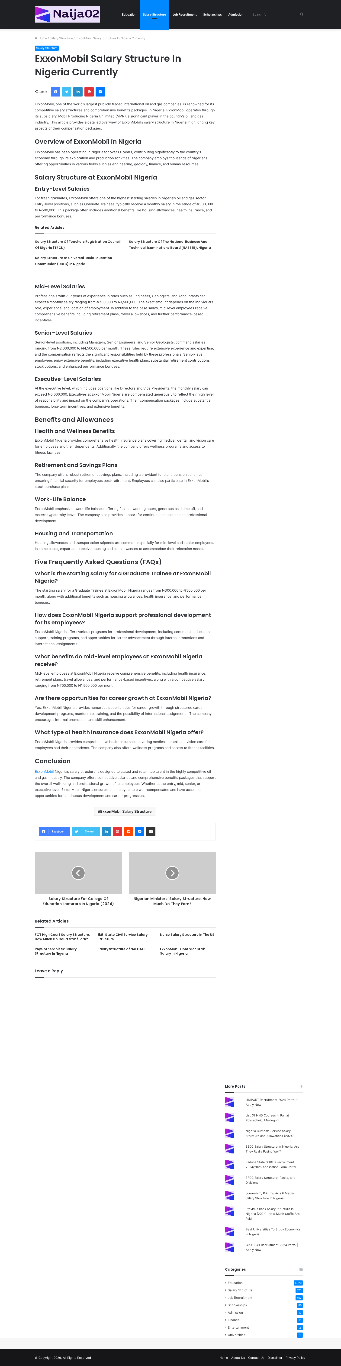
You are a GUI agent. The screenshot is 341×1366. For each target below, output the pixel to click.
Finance (234, 1320)
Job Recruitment (185, 14)
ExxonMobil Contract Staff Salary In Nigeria (183, 951)
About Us (238, 1357)
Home (42, 38)
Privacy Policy (295, 1357)
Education (129, 14)
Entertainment (238, 1327)
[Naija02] (67, 14)
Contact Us (256, 1357)
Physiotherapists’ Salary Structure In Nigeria (56, 951)
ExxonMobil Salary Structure (126, 811)
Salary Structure (154, 14)
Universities (236, 1335)
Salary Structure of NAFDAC (121, 949)
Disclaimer (275, 1357)
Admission (235, 14)
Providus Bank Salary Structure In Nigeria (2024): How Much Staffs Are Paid (273, 1213)
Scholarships (212, 14)
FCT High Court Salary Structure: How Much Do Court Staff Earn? (62, 936)
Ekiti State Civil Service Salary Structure (122, 936)
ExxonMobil (44, 771)
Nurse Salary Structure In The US (187, 934)
